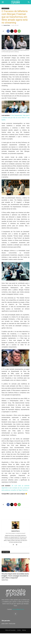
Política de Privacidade (10, 630)
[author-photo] (15, 528)
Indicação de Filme (5, 8)
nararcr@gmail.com (18, 609)
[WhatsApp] (19, 31)
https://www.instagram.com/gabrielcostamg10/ (15, 533)
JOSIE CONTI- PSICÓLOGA (8, 623)
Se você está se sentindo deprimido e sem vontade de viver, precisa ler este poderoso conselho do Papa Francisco (15, 488)
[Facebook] (8, 31)
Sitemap (24, 630)
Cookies (19, 630)
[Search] (29, 2)
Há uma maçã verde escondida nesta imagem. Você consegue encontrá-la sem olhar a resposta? (15, 576)
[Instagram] (17, 545)
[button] (2, 2)
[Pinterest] (15, 31)
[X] (11, 31)
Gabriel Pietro (6, 25)
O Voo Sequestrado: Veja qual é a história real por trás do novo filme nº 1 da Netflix (15, 118)
